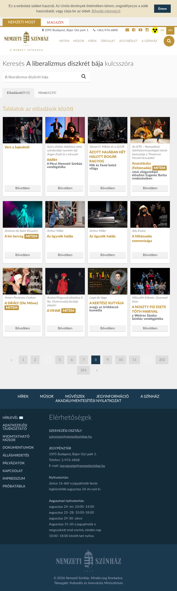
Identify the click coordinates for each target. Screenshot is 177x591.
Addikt (52, 160)
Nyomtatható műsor (16, 438)
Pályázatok (14, 463)
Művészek (75, 396)
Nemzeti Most (21, 22)
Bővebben (22, 188)
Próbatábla (14, 486)
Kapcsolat (13, 471)
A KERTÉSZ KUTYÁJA (106, 303)
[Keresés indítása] (83, 76)
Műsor (78, 41)
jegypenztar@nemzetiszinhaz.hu (82, 466)
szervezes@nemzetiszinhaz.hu (70, 436)
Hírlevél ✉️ (13, 418)
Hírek (92, 41)
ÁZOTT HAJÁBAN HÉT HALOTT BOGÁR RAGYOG (107, 157)
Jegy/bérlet (128, 41)
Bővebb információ (106, 11)
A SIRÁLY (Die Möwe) (21, 303)
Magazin (55, 22)
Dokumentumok (18, 447)
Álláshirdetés (16, 455)
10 (121, 360)
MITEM (64, 41)
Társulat (108, 41)
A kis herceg (14, 236)
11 (134, 360)
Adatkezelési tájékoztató (15, 427)
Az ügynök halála (60, 236)
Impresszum (14, 478)
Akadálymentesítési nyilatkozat (88, 401)
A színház (149, 41)
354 (83, 370)
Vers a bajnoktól (17, 147)
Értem (162, 8)
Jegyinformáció (112, 396)
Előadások (18, 92)
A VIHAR (53, 310)
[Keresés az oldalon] (169, 41)
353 (162, 360)
